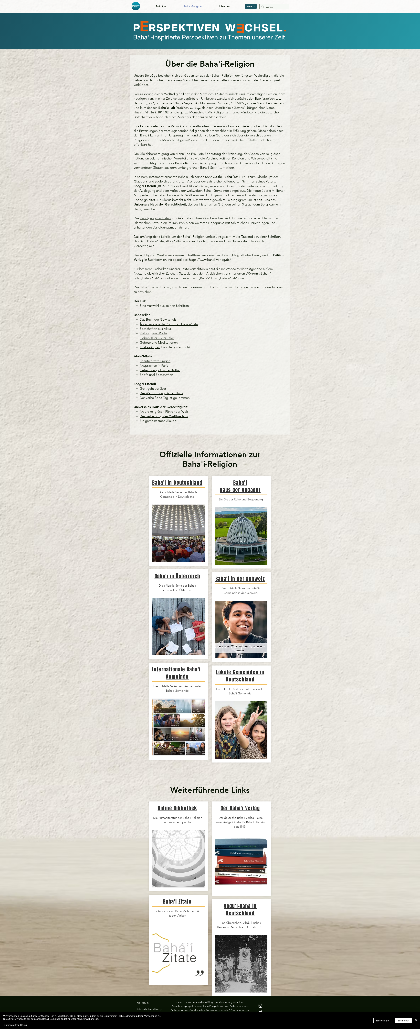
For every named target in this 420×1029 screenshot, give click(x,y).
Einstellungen (383, 1020)
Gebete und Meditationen (159, 342)
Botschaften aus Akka (155, 329)
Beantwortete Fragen (155, 361)
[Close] (416, 1020)
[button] (251, 6)
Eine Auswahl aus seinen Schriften (164, 306)
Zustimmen (403, 1020)
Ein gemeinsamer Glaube (158, 421)
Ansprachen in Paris (154, 365)
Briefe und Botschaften (156, 375)
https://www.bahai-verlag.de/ (210, 260)
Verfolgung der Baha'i (155, 218)
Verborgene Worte (153, 333)
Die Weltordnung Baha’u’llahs (161, 393)
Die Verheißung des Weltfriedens (164, 416)
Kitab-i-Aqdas (150, 347)
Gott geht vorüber (153, 388)
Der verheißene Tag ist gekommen (165, 398)
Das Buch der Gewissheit (158, 319)
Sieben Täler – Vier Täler (157, 338)
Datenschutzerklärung (15, 1025)
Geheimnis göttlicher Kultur (160, 370)
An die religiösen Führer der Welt (164, 411)
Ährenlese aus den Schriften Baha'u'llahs (169, 324)
